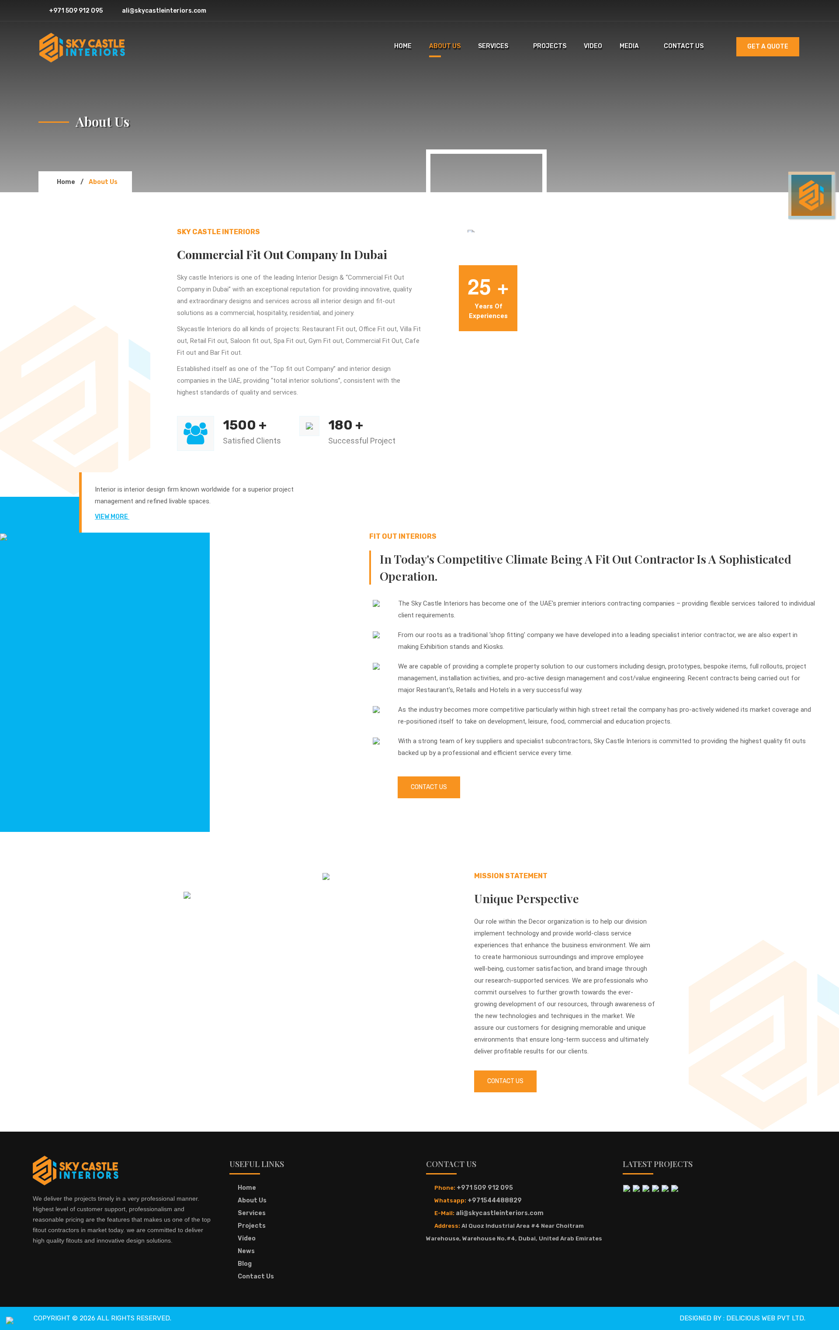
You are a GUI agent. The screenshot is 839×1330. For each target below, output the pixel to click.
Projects (252, 1226)
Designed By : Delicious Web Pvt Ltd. (742, 1318)
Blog (245, 1264)
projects (549, 46)
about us (445, 46)
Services (252, 1213)
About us (252, 1200)
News (246, 1251)
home (403, 46)
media (629, 46)
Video (247, 1238)
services (493, 46)
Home (247, 1187)
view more (112, 516)
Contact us (505, 1081)
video (593, 46)
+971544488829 (495, 1200)
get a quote (767, 46)
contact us (684, 46)
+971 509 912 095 (75, 10)
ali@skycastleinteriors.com (163, 10)
